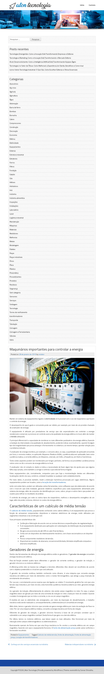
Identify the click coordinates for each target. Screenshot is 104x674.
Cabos (12, 119)
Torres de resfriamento (18, 312)
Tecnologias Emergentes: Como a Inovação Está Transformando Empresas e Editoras (41, 54)
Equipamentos (15, 146)
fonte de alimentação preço (64, 627)
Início (82, 5)
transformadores (16, 316)
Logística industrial (16, 217)
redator (41, 354)
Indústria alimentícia (17, 198)
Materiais (13, 229)
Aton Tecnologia (31, 670)
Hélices (12, 182)
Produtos (13, 280)
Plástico (12, 269)
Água (11, 99)
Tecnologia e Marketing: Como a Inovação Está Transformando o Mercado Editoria (40, 58)
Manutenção (14, 221)
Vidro (12, 339)
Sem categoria (15, 292)
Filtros (12, 166)
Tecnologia (14, 308)
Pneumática (14, 273)
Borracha (13, 115)
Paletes (12, 249)
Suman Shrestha (86, 670)
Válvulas (13, 336)
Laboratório (14, 209)
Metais (12, 241)
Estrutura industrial (17, 154)
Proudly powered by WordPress (50, 670)
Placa (12, 265)
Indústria (13, 194)
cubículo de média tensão (21, 510)
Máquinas (13, 225)
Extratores (13, 158)
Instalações (14, 206)
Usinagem (13, 328)
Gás (11, 178)
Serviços (13, 300)
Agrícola (13, 91)
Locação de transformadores (27, 637)
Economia (13, 135)
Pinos (12, 261)
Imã (11, 190)
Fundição (13, 170)
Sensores (13, 296)
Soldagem (13, 304)
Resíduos (13, 284)
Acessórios (14, 83)
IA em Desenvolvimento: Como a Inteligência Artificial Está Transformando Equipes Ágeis (43, 61)
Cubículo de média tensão (47, 634)
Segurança (14, 288)
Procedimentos (15, 276)
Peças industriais (16, 257)
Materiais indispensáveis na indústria (79, 644)
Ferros (12, 162)
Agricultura (14, 95)
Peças (12, 253)
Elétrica (12, 139)
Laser (12, 213)
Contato (92, 5)
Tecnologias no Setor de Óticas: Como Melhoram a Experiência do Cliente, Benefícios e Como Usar (47, 65)
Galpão (12, 174)
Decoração (14, 131)
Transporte (14, 320)
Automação (14, 103)
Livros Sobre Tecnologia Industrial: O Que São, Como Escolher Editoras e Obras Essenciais (43, 69)
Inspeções (14, 202)
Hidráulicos (14, 186)
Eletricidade (14, 143)
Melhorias (13, 237)
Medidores (14, 233)
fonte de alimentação (66, 634)
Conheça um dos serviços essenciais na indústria (29, 644)
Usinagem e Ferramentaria (20, 332)
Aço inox (13, 87)
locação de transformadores (54, 482)
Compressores (15, 123)
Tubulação (13, 324)
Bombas (13, 111)
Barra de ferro (15, 107)
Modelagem (14, 245)
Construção (14, 127)
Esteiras (13, 150)
